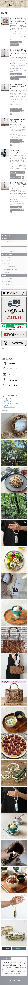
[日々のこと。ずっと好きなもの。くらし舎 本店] (14, 5)
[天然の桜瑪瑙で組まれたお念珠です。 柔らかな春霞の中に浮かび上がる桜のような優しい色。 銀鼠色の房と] (14, 533)
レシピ (5, 248)
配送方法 (6, 263)
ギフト (17, 31)
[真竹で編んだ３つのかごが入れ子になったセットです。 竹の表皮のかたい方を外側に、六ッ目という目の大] (14, 773)
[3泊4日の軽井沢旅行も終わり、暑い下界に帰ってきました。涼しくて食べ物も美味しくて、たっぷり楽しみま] (14, 453)
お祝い (22, 25)
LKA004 (15, 25)
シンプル (22, 31)
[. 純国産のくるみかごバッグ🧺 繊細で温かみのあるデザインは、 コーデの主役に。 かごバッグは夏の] (14, 853)
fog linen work (18, 95)
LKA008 (22, 26)
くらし (22, 28)
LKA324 (24, 23)
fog (14, 33)
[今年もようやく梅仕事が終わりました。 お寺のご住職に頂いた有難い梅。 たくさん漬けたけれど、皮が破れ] (14, 746)
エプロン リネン (18, 130)
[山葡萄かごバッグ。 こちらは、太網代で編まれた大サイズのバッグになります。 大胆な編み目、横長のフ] (14, 666)
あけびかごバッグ (7, 285)
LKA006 (21, 60)
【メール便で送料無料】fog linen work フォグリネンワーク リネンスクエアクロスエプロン (18, 185)
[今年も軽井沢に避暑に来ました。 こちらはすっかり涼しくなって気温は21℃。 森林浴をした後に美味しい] (14, 506)
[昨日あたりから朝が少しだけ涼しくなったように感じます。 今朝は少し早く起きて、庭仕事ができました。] (14, 640)
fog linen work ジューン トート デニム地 (18, 151)
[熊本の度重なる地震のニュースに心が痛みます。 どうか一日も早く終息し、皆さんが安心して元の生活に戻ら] (14, 800)
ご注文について (8, 254)
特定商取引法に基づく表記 (10, 269)
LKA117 (11, 26)
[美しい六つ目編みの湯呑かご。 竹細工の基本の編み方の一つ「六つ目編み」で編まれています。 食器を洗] (14, 933)
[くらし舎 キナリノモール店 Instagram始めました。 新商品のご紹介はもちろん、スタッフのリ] (14, 586)
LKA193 (25, 33)
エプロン (20, 23)
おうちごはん (16, 26)
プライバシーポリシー (9, 266)
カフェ (13, 28)
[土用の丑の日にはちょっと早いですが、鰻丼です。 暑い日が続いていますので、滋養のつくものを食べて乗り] (14, 880)
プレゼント (21, 93)
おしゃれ (16, 98)
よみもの (6, 239)
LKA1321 (12, 29)
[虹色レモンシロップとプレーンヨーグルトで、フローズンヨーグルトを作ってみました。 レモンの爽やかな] (14, 826)
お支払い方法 (7, 402)
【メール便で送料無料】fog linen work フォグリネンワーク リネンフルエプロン (18, 20)
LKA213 (17, 33)
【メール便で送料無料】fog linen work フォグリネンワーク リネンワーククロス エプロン (18, 52)
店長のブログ (6, 242)
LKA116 (17, 28)
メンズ (11, 99)
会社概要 (6, 272)
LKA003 (11, 33)
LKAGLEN (13, 31)
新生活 (11, 25)
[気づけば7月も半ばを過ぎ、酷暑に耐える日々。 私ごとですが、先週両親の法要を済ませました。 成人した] (14, 906)
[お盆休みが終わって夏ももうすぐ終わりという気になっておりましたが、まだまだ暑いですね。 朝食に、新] (14, 560)
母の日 (21, 33)
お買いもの (7, 236)
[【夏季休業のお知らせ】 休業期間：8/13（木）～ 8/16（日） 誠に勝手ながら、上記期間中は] (14, 613)
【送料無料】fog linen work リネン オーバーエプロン (19, 120)
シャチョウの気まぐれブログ (10, 251)
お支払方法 (6, 260)
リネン (18, 25)
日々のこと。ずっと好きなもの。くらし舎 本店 (14, 978)
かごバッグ (6, 288)
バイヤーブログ (7, 245)
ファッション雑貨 (7, 278)
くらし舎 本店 (14, 980)
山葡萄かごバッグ (7, 282)
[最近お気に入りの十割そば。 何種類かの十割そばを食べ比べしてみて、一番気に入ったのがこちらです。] (14, 480)
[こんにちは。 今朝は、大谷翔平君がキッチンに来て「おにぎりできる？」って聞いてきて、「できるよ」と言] (14, 693)
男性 (11, 96)
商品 (5, 276)
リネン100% (17, 29)
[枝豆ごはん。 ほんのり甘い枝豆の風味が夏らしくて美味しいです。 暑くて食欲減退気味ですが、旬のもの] (14, 720)
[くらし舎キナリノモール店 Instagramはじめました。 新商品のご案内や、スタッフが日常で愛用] (14, 426)
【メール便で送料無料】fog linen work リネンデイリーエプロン (18, 86)
